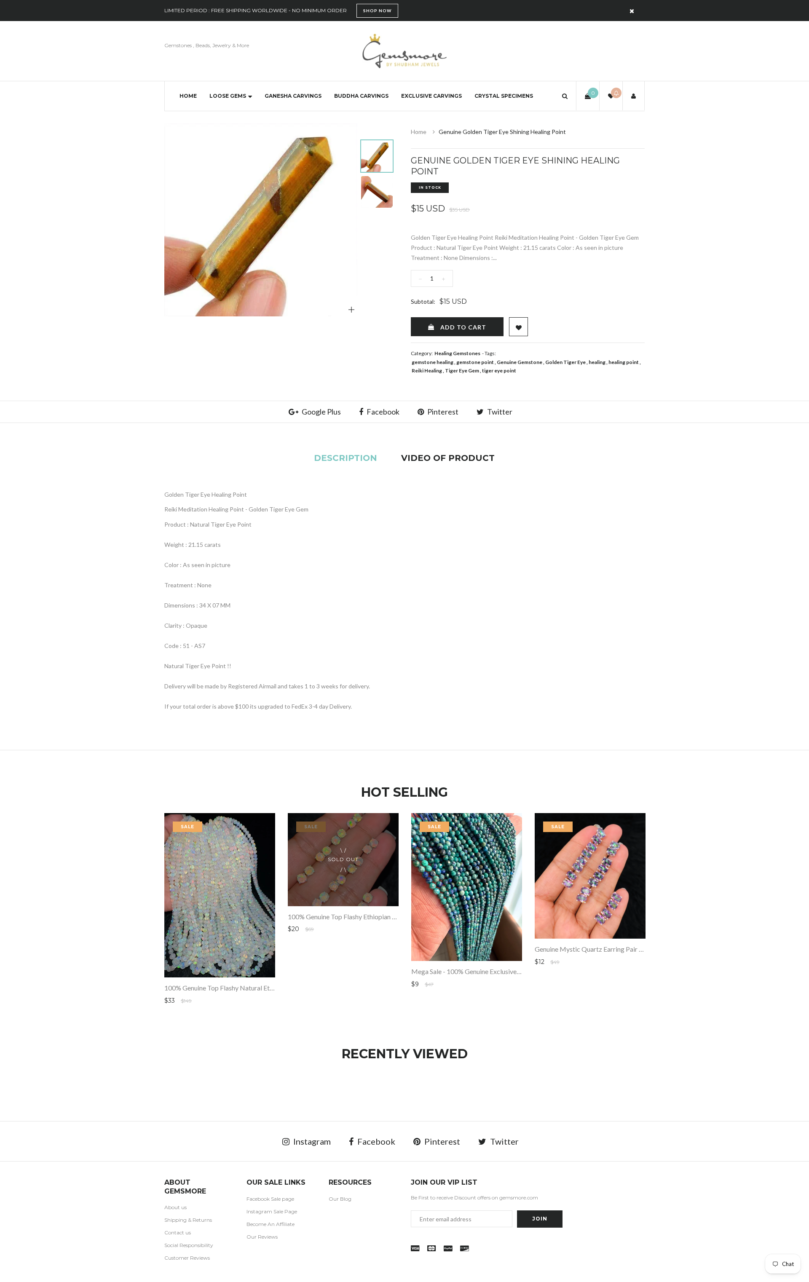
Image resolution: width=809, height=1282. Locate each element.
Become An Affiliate (270, 1224)
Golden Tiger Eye (565, 362)
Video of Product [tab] (448, 458)
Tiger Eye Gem (462, 370)
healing (597, 362)
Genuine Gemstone (519, 362)
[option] (260, 219)
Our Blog (340, 1199)
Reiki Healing (427, 370)
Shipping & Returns (188, 1220)
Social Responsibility (188, 1245)
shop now (377, 10)
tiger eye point (499, 370)
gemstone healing (432, 362)
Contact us (177, 1232)
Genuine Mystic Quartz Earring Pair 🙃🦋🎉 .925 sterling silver (627, 949)
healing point (623, 362)
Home (188, 96)
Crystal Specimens (503, 96)
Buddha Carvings (361, 96)
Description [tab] (345, 458)
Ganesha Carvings (293, 96)
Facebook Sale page (270, 1199)
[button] (565, 95)
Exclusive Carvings (431, 96)
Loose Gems (227, 96)
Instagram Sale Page (271, 1211)
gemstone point (475, 362)
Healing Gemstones (457, 353)
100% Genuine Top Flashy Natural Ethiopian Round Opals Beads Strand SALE (274, 988)
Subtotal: (423, 301)
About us (175, 1207)
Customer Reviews (187, 1258)
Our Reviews (262, 1237)
